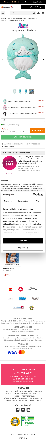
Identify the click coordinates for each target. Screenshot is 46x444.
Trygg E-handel (35, 401)
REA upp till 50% (11, 2)
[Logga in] (38, 13)
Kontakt (9, 394)
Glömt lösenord (35, 391)
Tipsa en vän (8, 147)
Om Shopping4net (36, 399)
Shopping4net (5, 18)
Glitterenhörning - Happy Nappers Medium (26, 107)
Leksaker (32, 18)
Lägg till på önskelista (13, 144)
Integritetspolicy (28, 396)
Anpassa (21, 248)
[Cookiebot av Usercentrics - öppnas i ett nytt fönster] (33, 194)
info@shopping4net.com (23, 381)
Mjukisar (4, 20)
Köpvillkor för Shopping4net (16, 399)
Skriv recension (33, 144)
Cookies (16, 396)
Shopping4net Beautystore (16, 401)
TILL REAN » (7, 174)
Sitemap (32, 435)
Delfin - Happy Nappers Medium (26, 101)
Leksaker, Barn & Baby (20, 18)
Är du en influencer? (22, 394)
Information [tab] (23, 201)
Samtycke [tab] (8, 201)
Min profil (10, 391)
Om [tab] (37, 201)
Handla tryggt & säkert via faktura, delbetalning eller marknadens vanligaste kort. (23, 346)
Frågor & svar (21, 391)
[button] (43, 13)
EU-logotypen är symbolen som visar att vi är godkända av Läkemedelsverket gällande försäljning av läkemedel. (23, 338)
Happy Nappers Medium (16, 20)
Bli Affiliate (37, 394)
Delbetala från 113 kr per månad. (12, 132)
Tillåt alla (23, 241)
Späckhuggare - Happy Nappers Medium (26, 113)
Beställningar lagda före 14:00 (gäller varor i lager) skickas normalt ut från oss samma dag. (23, 329)
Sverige (22, 438)
